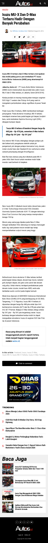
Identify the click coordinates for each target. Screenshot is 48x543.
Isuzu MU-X (6, 355)
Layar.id (20, 535)
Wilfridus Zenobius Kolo (20, 31)
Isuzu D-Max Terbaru (37, 355)
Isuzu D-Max (32, 353)
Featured (17, 353)
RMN (29, 539)
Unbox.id (27, 535)
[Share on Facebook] (15, 37)
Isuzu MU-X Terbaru (20, 355)
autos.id (16, 341)
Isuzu (24, 353)
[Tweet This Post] (19, 37)
